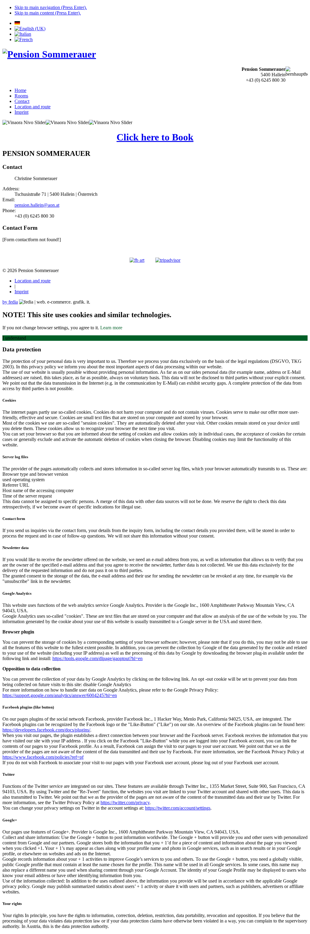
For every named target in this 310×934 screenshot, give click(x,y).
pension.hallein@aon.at (37, 205)
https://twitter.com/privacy (125, 802)
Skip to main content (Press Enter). (48, 12)
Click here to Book (155, 137)
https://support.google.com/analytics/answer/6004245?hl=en (59, 695)
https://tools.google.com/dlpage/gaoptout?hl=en (97, 658)
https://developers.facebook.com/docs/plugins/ (46, 729)
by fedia (10, 301)
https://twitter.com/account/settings (177, 808)
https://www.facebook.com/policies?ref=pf (43, 757)
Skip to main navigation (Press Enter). (51, 7)
